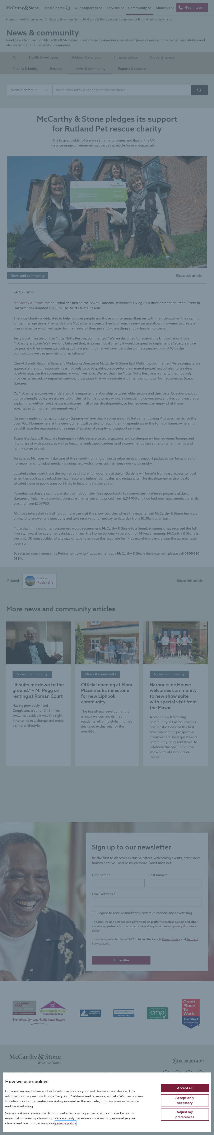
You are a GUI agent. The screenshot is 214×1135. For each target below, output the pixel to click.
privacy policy (65, 1123)
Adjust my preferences (184, 1114)
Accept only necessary (184, 1100)
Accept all (184, 1088)
